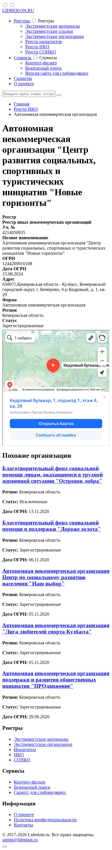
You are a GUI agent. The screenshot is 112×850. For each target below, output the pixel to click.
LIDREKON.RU (18, 10)
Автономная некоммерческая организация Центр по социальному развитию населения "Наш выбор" (55, 577)
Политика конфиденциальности (45, 819)
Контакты (23, 824)
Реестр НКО (37, 46)
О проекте (24, 83)
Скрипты (23, 78)
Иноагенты (25, 749)
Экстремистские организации (54, 36)
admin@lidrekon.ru (20, 839)
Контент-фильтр (41, 62)
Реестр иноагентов (43, 41)
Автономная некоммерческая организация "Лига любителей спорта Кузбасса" (55, 628)
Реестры (22, 20)
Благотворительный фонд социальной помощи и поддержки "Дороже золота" (51, 526)
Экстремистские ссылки (49, 31)
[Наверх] (4, 846)
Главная (21, 104)
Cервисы (23, 57)
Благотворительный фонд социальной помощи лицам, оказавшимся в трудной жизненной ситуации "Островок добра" (52, 474)
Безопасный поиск (43, 68)
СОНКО (22, 759)
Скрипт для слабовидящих (40, 792)
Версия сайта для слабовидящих (56, 73)
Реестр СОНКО (40, 51)
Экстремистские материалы (52, 26)
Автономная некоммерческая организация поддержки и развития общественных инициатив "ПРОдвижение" (55, 679)
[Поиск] (59, 95)
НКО (19, 754)
